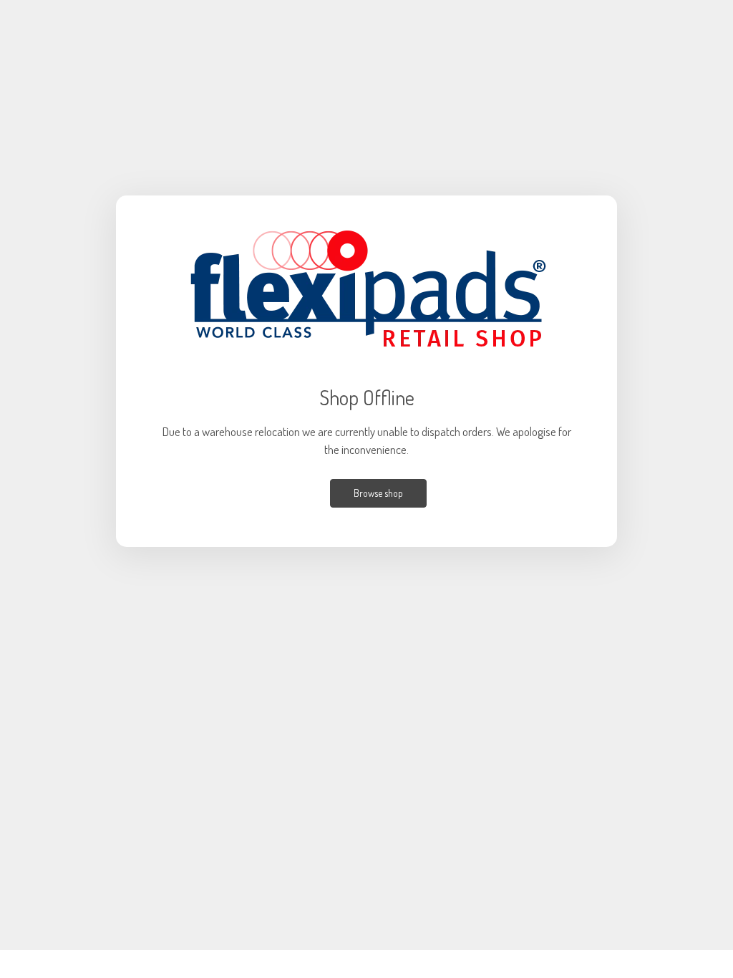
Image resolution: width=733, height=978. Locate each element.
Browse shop (378, 493)
